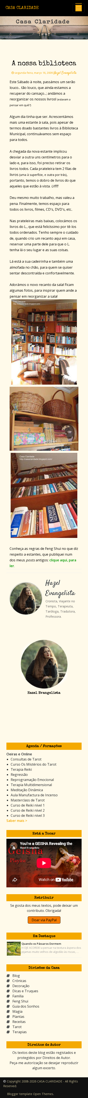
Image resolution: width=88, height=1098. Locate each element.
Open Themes (43, 1094)
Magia (17, 1011)
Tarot (17, 1026)
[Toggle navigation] (79, 8)
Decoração (20, 986)
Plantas (18, 1016)
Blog (16, 975)
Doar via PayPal (44, 920)
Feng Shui (20, 1001)
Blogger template (19, 1094)
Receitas (19, 1021)
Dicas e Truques (25, 991)
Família (17, 996)
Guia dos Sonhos (25, 1006)
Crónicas (19, 980)
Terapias (19, 1032)
